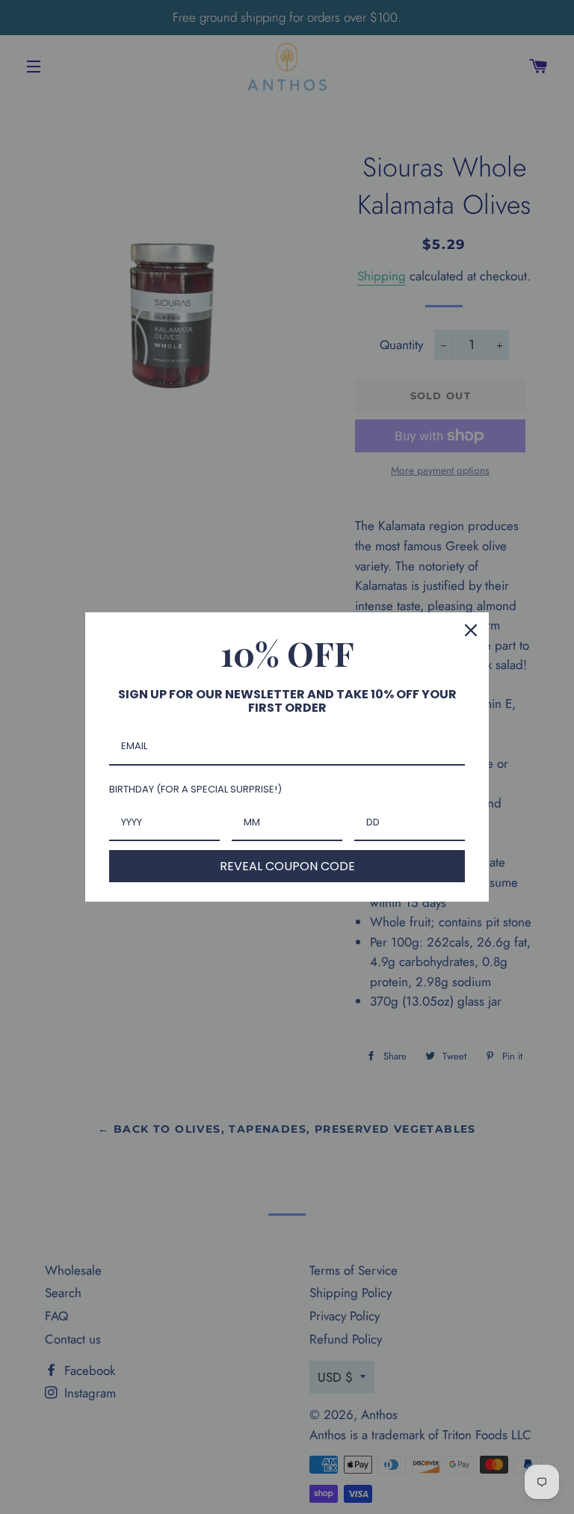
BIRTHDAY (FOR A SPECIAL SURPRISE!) (195, 789)
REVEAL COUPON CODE (287, 866)
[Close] (471, 630)
